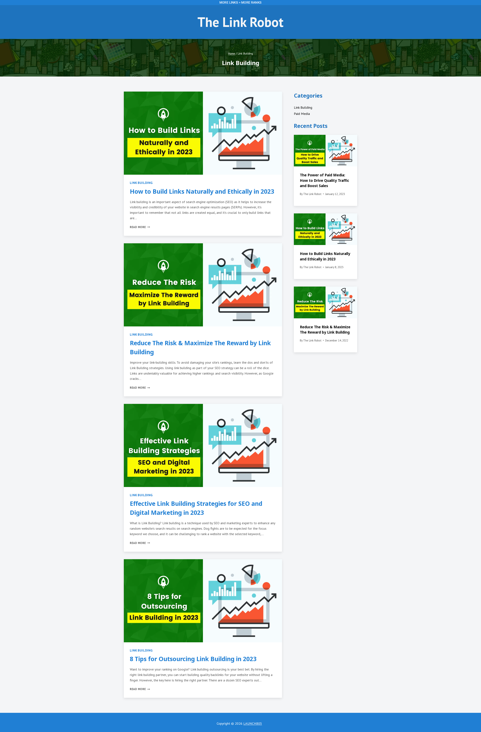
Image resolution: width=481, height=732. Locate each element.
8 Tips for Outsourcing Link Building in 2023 (193, 659)
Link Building (141, 183)
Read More (140, 227)
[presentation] (203, 133)
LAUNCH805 (252, 723)
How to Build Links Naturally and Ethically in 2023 (202, 191)
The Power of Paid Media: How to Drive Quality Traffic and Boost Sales (324, 180)
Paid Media (302, 114)
